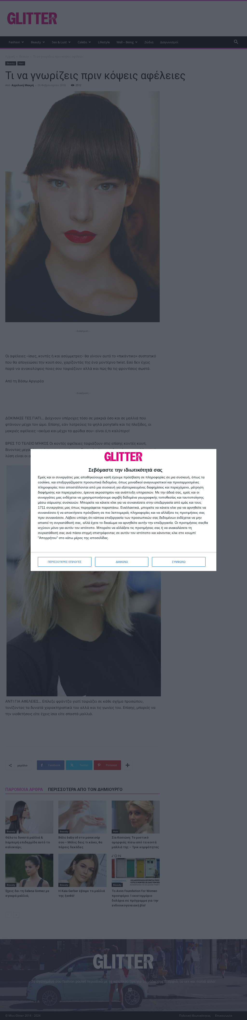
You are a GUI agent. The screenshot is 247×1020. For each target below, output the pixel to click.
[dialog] (123, 510)
